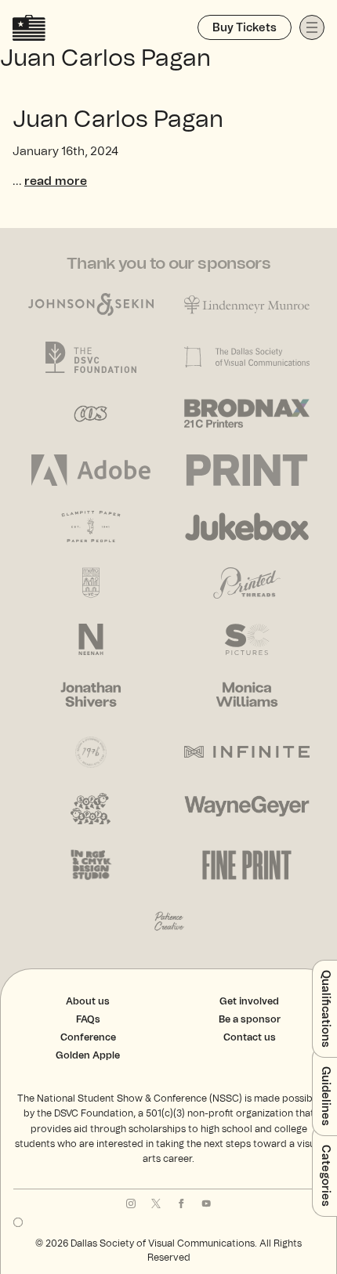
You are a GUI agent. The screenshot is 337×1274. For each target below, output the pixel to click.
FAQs (88, 1019)
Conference (88, 1037)
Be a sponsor (250, 1019)
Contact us (249, 1037)
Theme (18, 1222)
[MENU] (311, 27)
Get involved (249, 1001)
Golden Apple (88, 1055)
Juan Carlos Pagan (118, 120)
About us (88, 1001)
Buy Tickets (244, 28)
